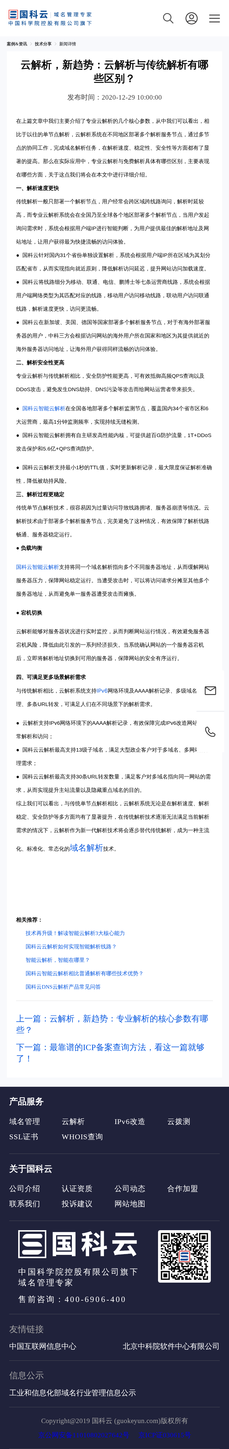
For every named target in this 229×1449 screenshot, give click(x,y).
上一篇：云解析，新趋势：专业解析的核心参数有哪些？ (112, 1024)
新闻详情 (67, 44)
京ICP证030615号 (164, 1435)
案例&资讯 (17, 44)
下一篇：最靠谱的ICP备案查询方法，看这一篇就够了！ (110, 1053)
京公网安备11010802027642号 (83, 1435)
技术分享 (43, 44)
